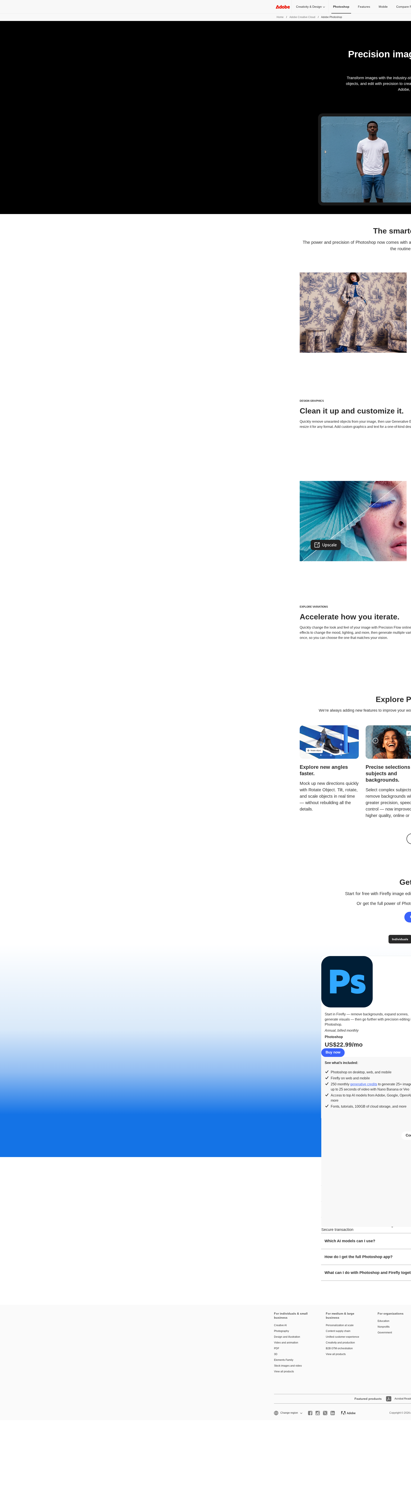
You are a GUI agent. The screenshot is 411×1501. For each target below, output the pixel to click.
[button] (288, 1413)
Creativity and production (340, 1342)
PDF (276, 1348)
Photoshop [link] (341, 6)
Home (280, 17)
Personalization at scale (340, 1325)
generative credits (363, 1084)
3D (275, 1354)
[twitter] (325, 1413)
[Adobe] (283, 6)
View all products (284, 1371)
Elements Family (283, 1359)
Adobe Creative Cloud (302, 17)
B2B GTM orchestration (339, 1348)
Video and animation (286, 1342)
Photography (281, 1331)
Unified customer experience (342, 1336)
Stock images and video (288, 1365)
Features (364, 6)
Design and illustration (287, 1336)
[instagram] (318, 1413)
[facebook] (310, 1413)
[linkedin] (333, 1413)
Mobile (383, 6)
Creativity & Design (309, 6)
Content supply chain (338, 1331)
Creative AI (280, 1325)
